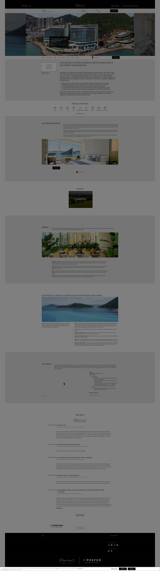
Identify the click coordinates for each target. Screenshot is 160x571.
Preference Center (114, 568)
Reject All (122, 568)
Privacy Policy (79, 568)
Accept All (131, 568)
